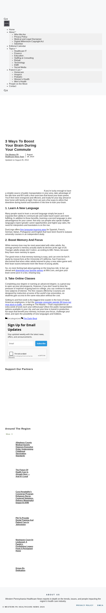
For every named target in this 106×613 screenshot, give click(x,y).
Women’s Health (21, 79)
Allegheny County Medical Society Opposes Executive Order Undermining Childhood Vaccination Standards (24, 449)
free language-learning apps (33, 229)
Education (19, 56)
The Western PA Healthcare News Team (14, 155)
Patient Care (15, 70)
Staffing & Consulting (24, 58)
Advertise (18, 44)
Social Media (20, 67)
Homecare (19, 72)
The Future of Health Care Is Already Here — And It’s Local (23, 473)
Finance (18, 53)
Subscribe (41, 343)
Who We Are (20, 34)
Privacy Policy (20, 37)
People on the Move (18, 84)
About (11, 32)
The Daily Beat (30, 318)
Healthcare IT (20, 51)
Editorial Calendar (17, 46)
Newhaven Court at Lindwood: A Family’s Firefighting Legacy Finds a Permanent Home (24, 545)
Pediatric (18, 77)
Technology (19, 63)
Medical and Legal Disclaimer (27, 39)
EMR (16, 65)
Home (12, 29)
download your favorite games (29, 270)
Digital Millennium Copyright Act (29, 41)
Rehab (17, 60)
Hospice (18, 74)
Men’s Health (20, 81)
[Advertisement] (53, 115)
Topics (12, 49)
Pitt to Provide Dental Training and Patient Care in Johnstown (24, 521)
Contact (12, 86)
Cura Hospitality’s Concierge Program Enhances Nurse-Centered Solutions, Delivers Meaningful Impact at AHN (25, 497)
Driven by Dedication (20, 569)
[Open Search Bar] (6, 19)
